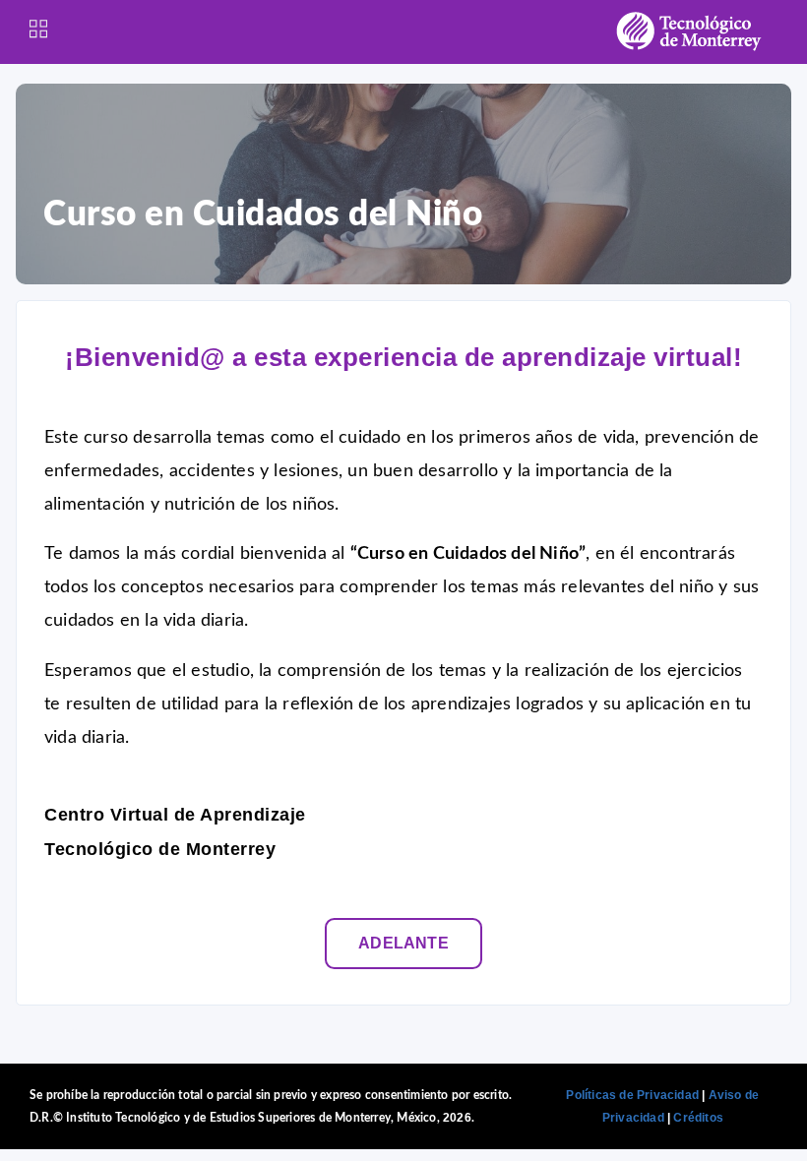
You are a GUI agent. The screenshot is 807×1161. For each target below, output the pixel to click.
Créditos (698, 1118)
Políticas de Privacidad (632, 1095)
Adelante (403, 943)
